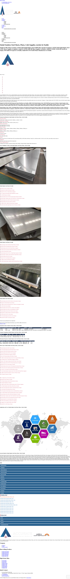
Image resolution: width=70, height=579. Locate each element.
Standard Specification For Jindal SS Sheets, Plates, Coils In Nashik (15, 79)
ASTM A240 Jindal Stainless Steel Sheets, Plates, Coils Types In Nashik (15, 81)
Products (3, 20)
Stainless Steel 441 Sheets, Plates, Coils (7, 512)
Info (2, 27)
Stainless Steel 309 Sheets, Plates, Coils (7, 501)
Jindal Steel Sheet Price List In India (10, 28)
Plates (5, 22)
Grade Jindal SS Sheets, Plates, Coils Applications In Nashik (13, 90)
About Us (3, 19)
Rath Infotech (29, 577)
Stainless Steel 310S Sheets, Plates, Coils (7, 503)
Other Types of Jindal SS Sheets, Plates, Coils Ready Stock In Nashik (15, 88)
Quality (3, 25)
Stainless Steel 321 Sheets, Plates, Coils (7, 506)
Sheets (5, 21)
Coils (5, 23)
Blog (3, 26)
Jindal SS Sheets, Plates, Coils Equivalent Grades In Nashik (13, 83)
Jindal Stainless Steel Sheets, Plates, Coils (7, 496)
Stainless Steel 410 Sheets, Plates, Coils (7, 509)
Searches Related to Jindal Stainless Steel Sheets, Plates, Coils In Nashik (15, 92)
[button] (35, 30)
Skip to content (2, 0)
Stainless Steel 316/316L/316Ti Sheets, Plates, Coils (9, 504)
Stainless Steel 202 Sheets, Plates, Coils (7, 498)
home (3, 18)
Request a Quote (2, 323)
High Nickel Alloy (7, 24)
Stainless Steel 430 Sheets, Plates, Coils (7, 511)
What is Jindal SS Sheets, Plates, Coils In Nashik (11, 77)
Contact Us (4, 39)
